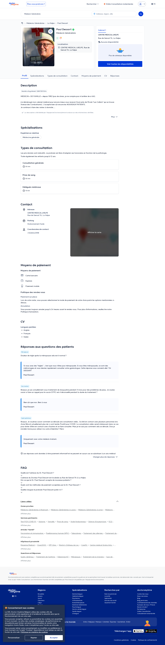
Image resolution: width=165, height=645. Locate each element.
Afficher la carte (94, 232)
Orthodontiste (77, 600)
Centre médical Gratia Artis (101, 545)
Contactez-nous (142, 594)
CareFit (84, 545)
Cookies (133, 640)
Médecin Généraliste (66, 33)
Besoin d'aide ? (142, 607)
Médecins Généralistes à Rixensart (35, 510)
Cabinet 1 (102, 30)
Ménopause (76, 557)
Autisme (42, 521)
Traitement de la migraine (93, 557)
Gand (40, 598)
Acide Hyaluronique (78, 521)
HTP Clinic (53, 545)
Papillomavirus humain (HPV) (57, 533)
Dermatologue (77, 594)
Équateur (113, 622)
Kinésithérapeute (78, 602)
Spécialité (107, 598)
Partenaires (141, 609)
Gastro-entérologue (79, 609)
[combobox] (55, 14)
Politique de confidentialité (147, 640)
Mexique (98, 622)
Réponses (114, 76)
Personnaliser (14, 638)
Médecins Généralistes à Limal (90, 510)
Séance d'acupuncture (97, 521)
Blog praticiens (142, 600)
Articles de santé (110, 600)
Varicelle (51, 521)
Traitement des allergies (93, 533)
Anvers (40, 596)
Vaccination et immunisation (32, 533)
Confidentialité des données (147, 602)
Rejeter (34, 638)
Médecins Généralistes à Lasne (63, 510)
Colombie (105, 622)
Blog (138, 598)
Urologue (75, 613)
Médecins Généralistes (35, 23)
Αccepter (54, 638)
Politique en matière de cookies (34, 632)
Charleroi (41, 600)
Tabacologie (76, 533)
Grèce (85, 622)
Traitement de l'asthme (45, 557)
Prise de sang (62, 521)
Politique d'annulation (29, 312)
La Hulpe (50, 23)
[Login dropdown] (142, 4)
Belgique (91, 622)
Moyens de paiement (91, 76)
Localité (107, 596)
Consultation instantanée (146, 613)
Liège (40, 602)
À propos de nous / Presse (146, 605)
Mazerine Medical (28, 545)
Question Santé (109, 602)
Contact (74, 76)
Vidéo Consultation (144, 611)
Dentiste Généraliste (79, 605)
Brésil (128, 622)
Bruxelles (41, 594)
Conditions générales (121, 640)
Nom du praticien (110, 594)
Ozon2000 (42, 545)
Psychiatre (76, 598)
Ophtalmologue (77, 596)
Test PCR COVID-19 (28, 521)
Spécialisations (37, 76)
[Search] (140, 13)
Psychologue (76, 607)
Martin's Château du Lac (69, 545)
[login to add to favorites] (50, 31)
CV (105, 76)
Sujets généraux (27, 557)
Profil (24, 75)
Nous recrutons (142, 596)
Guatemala (121, 622)
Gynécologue (76, 611)
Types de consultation (57, 76)
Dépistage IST (63, 557)
